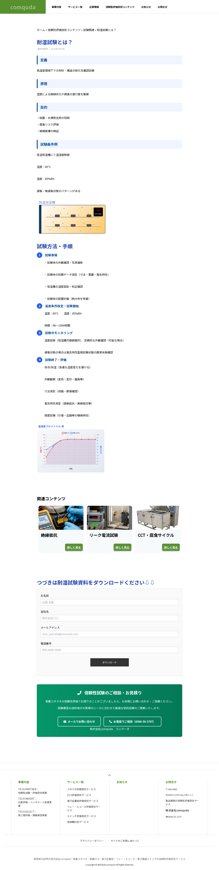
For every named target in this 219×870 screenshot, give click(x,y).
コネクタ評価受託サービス (81, 789)
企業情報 (94, 7)
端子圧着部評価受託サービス (82, 800)
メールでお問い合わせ (81, 721)
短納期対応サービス (78, 822)
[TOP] (109, 775)
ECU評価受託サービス (79, 795)
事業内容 (56, 7)
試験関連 (88, 30)
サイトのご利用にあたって (125, 840)
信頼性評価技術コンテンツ (120, 7)
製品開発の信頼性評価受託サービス (182, 802)
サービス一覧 (75, 7)
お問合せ (162, 7)
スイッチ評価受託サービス (81, 816)
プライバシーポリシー (92, 840)
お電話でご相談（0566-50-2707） (134, 721)
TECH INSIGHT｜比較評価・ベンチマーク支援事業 (35, 802)
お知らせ (146, 7)
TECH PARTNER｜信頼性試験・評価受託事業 (32, 790)
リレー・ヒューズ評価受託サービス (84, 808)
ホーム (41, 30)
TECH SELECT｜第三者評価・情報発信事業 (32, 813)
